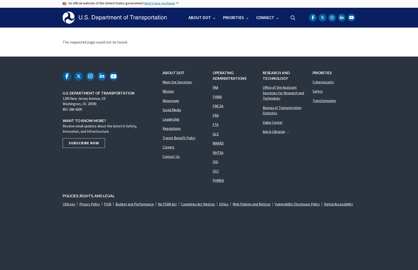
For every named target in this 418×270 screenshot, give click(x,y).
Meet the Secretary (177, 82)
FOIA (107, 204)
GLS (216, 134)
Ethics (224, 204)
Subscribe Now (84, 143)
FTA (215, 124)
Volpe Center (273, 122)
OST (216, 171)
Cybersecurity (323, 82)
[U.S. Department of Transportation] (115, 18)
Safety (318, 91)
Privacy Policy (89, 204)
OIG (215, 162)
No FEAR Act (167, 204)
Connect (265, 17)
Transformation (324, 100)
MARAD (218, 143)
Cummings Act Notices (198, 204)
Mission (168, 91)
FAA (215, 87)
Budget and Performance (134, 204)
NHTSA (218, 152)
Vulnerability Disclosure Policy (297, 204)
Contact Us (171, 156)
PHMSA (218, 180)
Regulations (172, 128)
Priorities (233, 17)
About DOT (199, 17)
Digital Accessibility (338, 204)
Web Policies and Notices (252, 204)
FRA (216, 115)
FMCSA (218, 106)
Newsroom (171, 100)
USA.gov (69, 204)
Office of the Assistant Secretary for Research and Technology (283, 93)
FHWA (217, 97)
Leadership (171, 119)
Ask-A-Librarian (274, 131)
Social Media (172, 110)
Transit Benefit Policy (179, 138)
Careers (168, 147)
